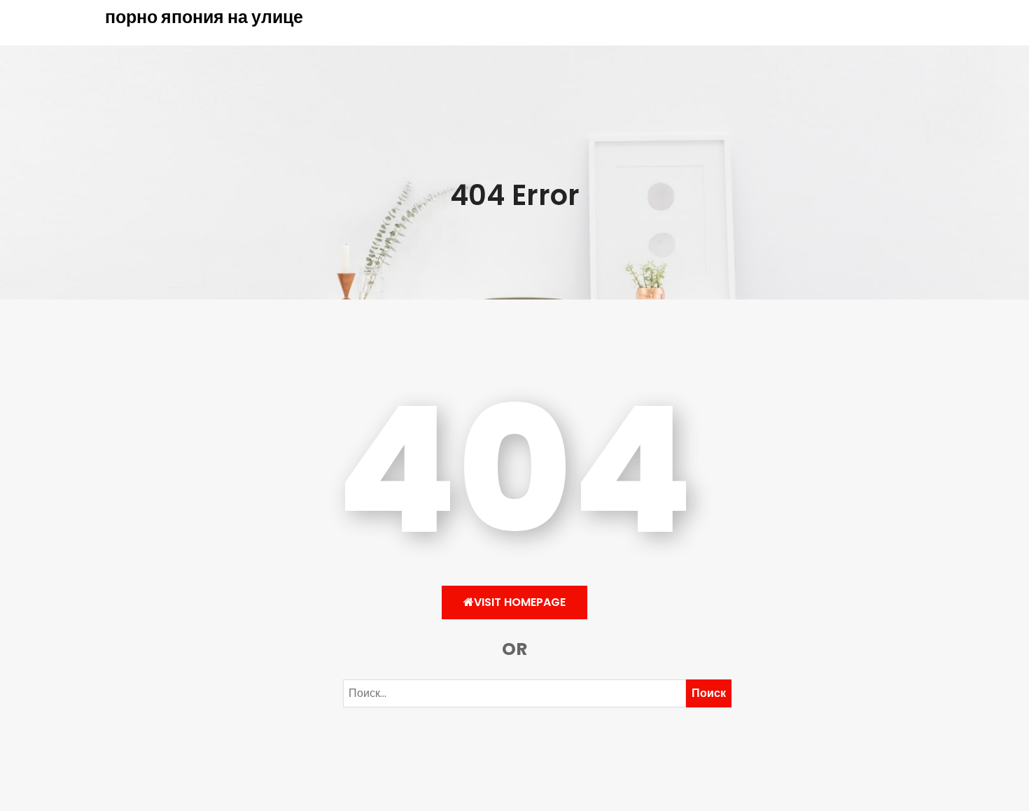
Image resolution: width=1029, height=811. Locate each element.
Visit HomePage (520, 602)
